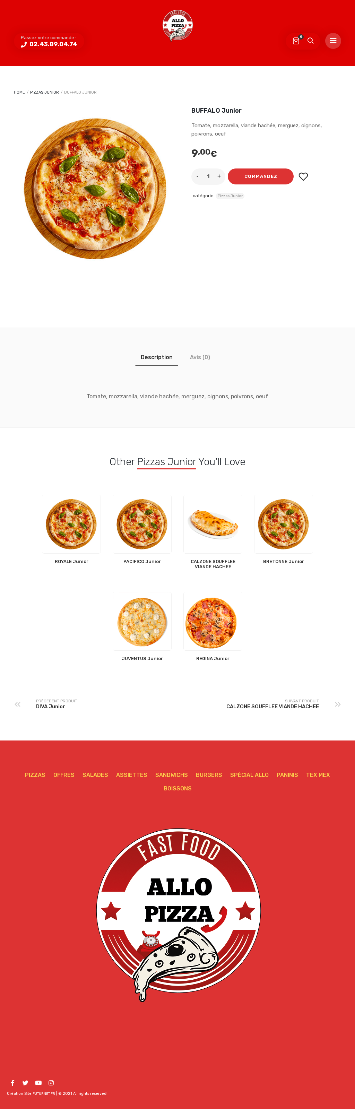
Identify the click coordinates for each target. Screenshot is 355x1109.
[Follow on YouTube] (38, 1083)
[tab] (157, 357)
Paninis (287, 775)
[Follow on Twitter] (25, 1083)
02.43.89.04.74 (52, 44)
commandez (260, 176)
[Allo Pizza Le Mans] (177, 26)
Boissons (178, 788)
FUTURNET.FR (44, 1094)
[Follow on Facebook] (12, 1083)
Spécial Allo (249, 775)
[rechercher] (310, 41)
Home (19, 92)
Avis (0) (200, 357)
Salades (95, 775)
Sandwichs (171, 775)
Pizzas (35, 775)
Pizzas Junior (44, 92)
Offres (64, 775)
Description (157, 357)
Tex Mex (318, 775)
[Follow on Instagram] (51, 1083)
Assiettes (131, 775)
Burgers (209, 775)
